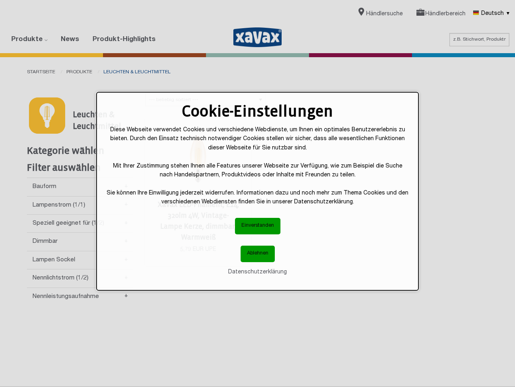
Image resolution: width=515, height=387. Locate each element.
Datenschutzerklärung (257, 272)
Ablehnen (257, 253)
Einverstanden (257, 225)
